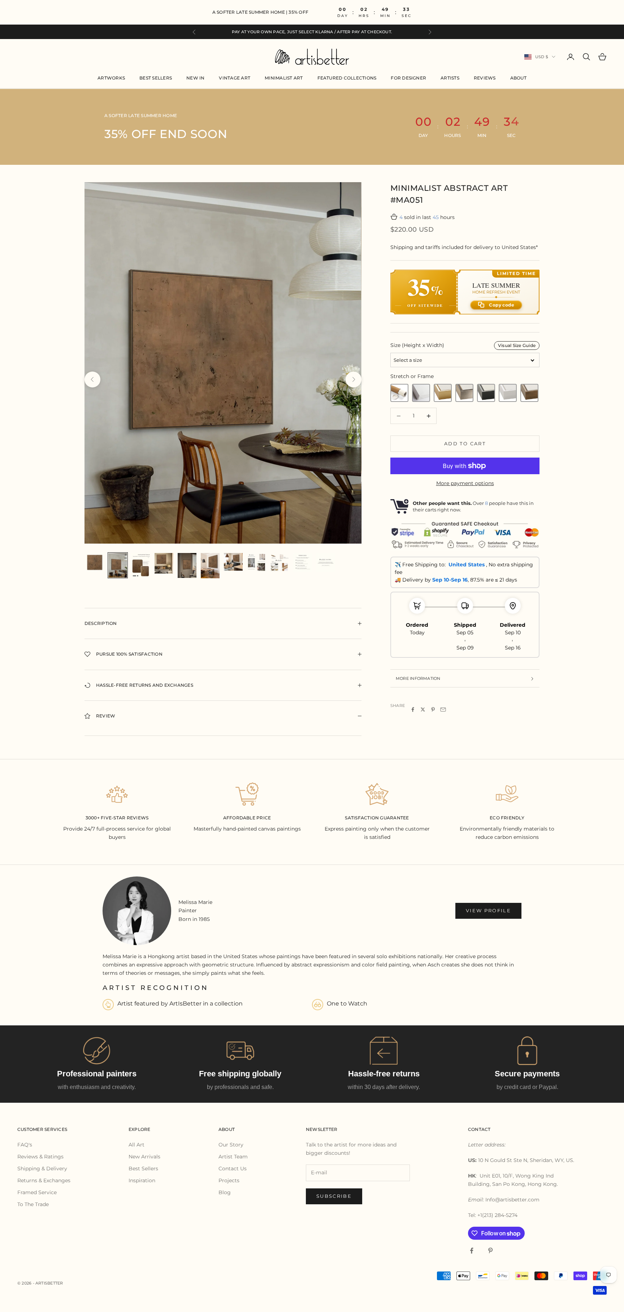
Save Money (377, 740)
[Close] (432, 551)
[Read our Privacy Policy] (425, 715)
